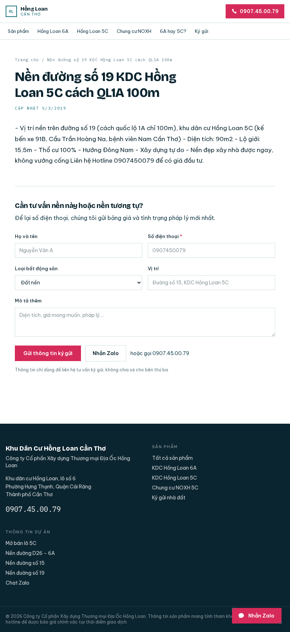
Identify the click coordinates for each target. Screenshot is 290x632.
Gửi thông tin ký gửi (47, 353)
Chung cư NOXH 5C (175, 488)
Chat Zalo (17, 583)
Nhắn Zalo (106, 353)
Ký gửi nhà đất (168, 497)
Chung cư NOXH (134, 31)
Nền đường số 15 (25, 563)
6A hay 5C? (173, 31)
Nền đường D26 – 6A (30, 553)
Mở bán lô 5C (21, 543)
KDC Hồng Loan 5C (174, 478)
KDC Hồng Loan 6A (174, 468)
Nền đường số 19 (25, 573)
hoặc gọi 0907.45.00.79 (159, 353)
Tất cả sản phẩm (172, 458)
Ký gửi (201, 31)
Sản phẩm (18, 31)
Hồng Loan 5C (92, 31)
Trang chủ (27, 59)
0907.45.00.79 (33, 509)
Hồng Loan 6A (53, 31)
